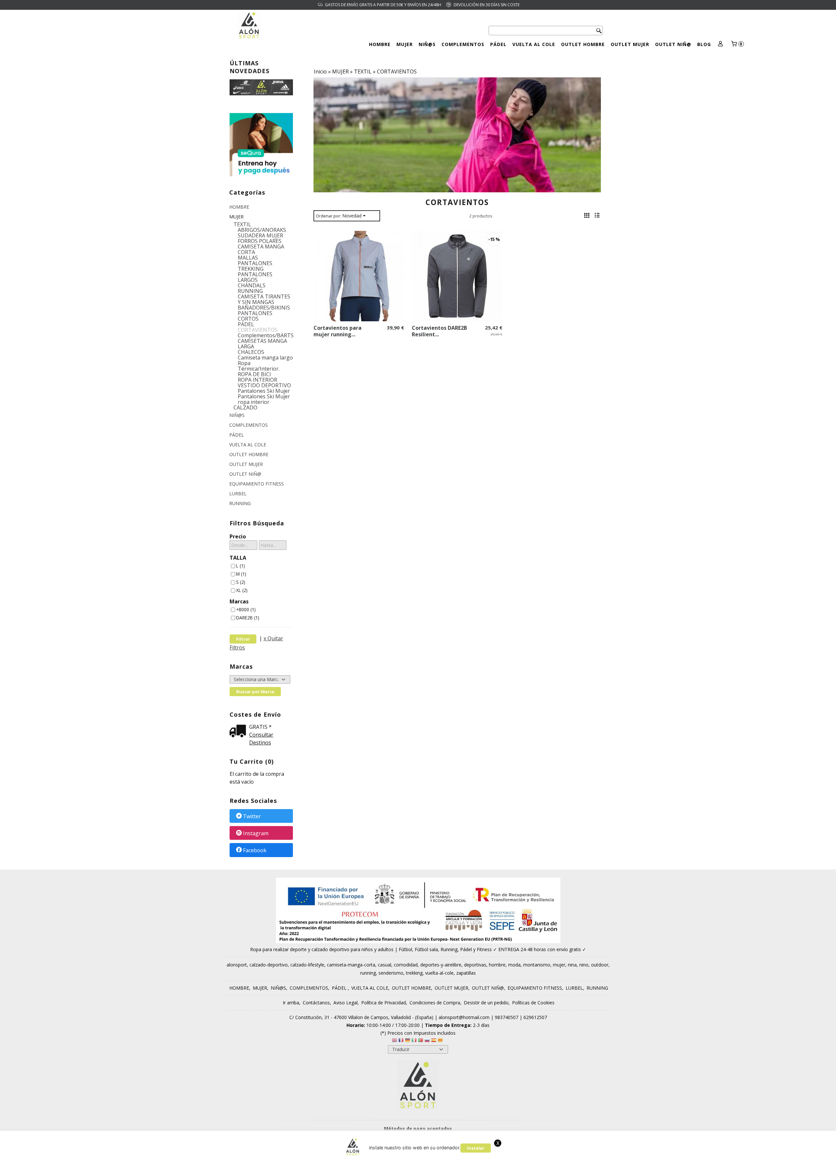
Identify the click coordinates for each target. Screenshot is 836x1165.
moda (514, 965)
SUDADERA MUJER (260, 235)
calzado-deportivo (268, 965)
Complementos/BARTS (265, 335)
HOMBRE (380, 44)
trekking (414, 973)
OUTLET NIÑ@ (673, 44)
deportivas (475, 965)
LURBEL (238, 493)
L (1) (240, 566)
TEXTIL (242, 224)
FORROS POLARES (259, 241)
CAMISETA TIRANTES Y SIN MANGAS (264, 299)
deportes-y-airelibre (440, 965)
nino (583, 965)
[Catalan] (441, 1041)
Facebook (254, 850)
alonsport (237, 965)
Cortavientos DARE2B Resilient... (439, 331)
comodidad (406, 965)
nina (572, 965)
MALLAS (248, 258)
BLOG (704, 44)
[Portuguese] (420, 1041)
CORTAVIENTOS (258, 330)
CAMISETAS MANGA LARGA (262, 343)
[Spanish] (433, 1041)
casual (384, 965)
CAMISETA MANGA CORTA (261, 249)
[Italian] (414, 1041)
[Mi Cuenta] (720, 44)
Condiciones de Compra (435, 1002)
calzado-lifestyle (307, 965)
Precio (238, 536)
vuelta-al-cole (439, 973)
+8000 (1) (246, 609)
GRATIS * (260, 726)
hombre (497, 965)
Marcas (239, 601)
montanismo (536, 965)
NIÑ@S (427, 44)
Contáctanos (316, 1002)
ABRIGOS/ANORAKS (262, 230)
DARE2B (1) (247, 617)
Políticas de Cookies (533, 1002)
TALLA (238, 557)
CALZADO (245, 407)
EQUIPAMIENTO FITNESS (256, 484)
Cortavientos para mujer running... (338, 331)
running (368, 973)
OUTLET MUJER (630, 44)
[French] (401, 1041)
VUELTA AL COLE (533, 44)
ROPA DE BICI (254, 374)
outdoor (599, 965)
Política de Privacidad (383, 1002)
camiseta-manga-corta (351, 965)
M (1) (241, 574)
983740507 (506, 1017)
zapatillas (466, 973)
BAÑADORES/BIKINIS (264, 308)
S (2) (240, 582)
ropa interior (253, 402)
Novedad (352, 216)
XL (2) (242, 590)
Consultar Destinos (261, 738)
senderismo (390, 973)
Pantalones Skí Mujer (264, 391)
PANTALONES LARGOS (255, 277)
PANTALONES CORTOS (255, 316)
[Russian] (427, 1041)
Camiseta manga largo (265, 357)
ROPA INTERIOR (257, 380)
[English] (394, 1041)
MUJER (404, 44)
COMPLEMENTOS (463, 44)
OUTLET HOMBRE (583, 44)
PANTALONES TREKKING (255, 266)
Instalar (475, 1148)
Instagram (255, 833)
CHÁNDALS (251, 285)
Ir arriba (291, 1002)
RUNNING (250, 291)
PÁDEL (498, 44)
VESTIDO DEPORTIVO (264, 385)
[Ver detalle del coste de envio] (239, 731)
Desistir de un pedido (486, 1002)
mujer (559, 965)
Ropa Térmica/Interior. (259, 366)
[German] (407, 1041)
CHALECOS (251, 352)
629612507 (535, 1017)
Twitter (252, 816)
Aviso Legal (345, 1002)
